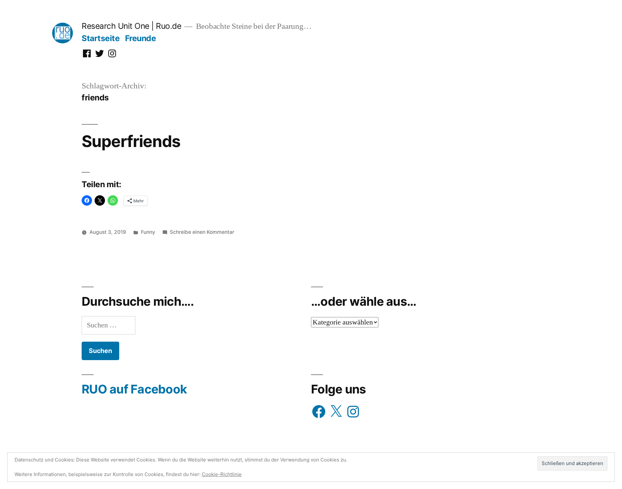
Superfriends (131, 141)
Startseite (101, 38)
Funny (148, 232)
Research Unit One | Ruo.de (131, 26)
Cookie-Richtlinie (222, 474)
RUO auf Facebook (134, 389)
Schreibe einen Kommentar (202, 232)
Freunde (140, 38)
